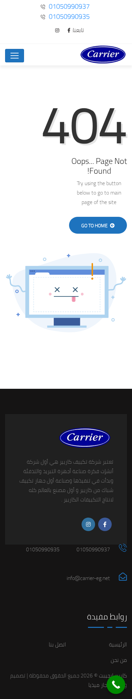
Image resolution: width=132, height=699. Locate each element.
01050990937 (69, 6)
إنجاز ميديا (99, 685)
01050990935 (69, 16)
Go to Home (95, 225)
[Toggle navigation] (14, 55)
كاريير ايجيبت (112, 675)
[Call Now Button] (116, 684)
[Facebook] (65, 30)
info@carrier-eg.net (88, 578)
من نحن (119, 660)
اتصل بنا (57, 644)
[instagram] (53, 30)
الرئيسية (118, 644)
